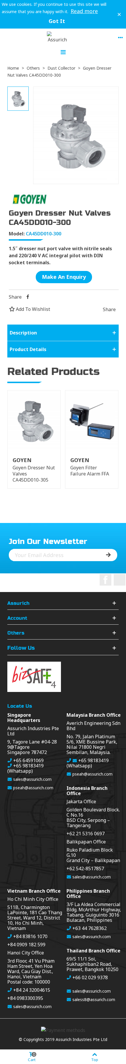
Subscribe (106, 555)
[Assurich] (57, 37)
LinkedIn (119, 580)
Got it (57, 20)
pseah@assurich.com (33, 787)
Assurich (18, 603)
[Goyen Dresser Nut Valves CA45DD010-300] (76, 180)
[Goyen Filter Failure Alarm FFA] (91, 420)
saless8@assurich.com (93, 999)
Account (17, 618)
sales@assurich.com (32, 779)
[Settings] (120, 37)
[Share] (27, 297)
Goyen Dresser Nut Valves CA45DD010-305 (34, 474)
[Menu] (63, 51)
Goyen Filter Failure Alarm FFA (89, 471)
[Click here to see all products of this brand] (30, 199)
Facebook (105, 580)
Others (15, 633)
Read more (84, 11)
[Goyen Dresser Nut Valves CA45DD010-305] (34, 420)
